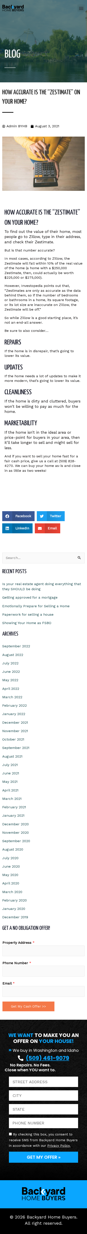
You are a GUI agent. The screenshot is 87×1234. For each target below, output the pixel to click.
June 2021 (10, 773)
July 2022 (10, 663)
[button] (81, 8)
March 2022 (12, 697)
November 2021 (15, 731)
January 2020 (13, 909)
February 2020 (14, 900)
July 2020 (10, 858)
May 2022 (10, 680)
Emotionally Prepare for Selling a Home (36, 606)
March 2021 (12, 799)
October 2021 (13, 739)
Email (8, 983)
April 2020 (10, 883)
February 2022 (14, 706)
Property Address (18, 943)
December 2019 (15, 917)
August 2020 (12, 849)
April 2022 (10, 689)
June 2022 (11, 672)
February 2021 (14, 807)
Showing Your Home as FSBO (26, 623)
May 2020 (10, 875)
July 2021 (10, 765)
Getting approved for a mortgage (30, 598)
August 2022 (12, 655)
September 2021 (15, 748)
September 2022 (16, 646)
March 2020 (12, 892)
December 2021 (15, 723)
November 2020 (15, 833)
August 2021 (12, 756)
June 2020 (11, 866)
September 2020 (16, 841)
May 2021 (10, 782)
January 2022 (13, 714)
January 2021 (13, 816)
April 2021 (10, 790)
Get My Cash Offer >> (28, 1006)
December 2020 (15, 824)
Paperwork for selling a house (28, 615)
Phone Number (16, 963)
